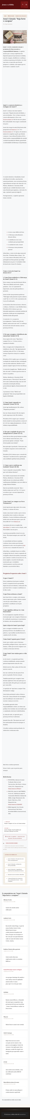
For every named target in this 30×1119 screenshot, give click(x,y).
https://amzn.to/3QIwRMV (15, 804)
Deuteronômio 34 (8, 119)
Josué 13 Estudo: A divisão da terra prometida (14, 864)
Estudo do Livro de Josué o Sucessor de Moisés (14, 845)
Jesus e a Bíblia (8, 4)
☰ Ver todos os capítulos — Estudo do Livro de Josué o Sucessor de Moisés (15, 837)
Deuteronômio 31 (8, 132)
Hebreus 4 (17, 521)
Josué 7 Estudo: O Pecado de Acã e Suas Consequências (16, 859)
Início (5, 15)
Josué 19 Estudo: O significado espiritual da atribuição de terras (16, 870)
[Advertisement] (15, 84)
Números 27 (14, 129)
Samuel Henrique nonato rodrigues (13, 969)
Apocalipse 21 (7, 527)
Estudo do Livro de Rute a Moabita (16, 874)
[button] (23, 4)
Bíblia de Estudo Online (11, 843)
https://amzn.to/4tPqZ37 (14, 788)
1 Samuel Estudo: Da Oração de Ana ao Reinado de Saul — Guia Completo (15, 880)
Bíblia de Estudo (11, 15)
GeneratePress (22, 1114)
